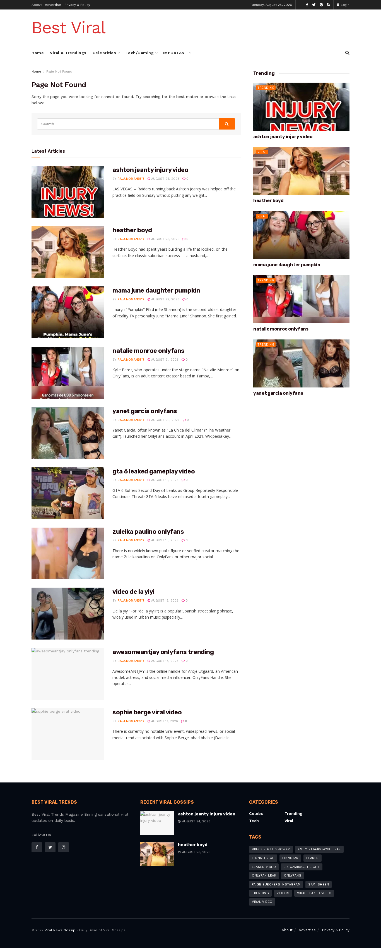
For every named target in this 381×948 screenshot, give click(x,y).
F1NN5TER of (263, 858)
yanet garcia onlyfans (144, 411)
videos (283, 893)
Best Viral (68, 27)
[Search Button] (227, 124)
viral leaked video (314, 893)
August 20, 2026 (165, 420)
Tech (254, 820)
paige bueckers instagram (276, 884)
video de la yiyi (133, 591)
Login (344, 5)
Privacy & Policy (77, 5)
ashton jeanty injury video (150, 170)
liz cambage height (302, 867)
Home (38, 53)
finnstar (290, 858)
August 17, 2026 (164, 721)
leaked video (264, 867)
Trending (265, 88)
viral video (262, 902)
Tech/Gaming (140, 53)
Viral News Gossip (60, 930)
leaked (312, 858)
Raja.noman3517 (130, 179)
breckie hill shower (271, 849)
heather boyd (132, 230)
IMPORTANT (175, 53)
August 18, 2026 (164, 540)
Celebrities (104, 53)
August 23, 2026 (164, 239)
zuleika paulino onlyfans (148, 531)
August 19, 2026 (164, 480)
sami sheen (318, 884)
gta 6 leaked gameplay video (153, 471)
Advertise (53, 5)
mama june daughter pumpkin (156, 290)
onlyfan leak (264, 875)
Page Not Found (59, 71)
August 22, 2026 (164, 299)
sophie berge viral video (147, 712)
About (37, 5)
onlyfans (292, 875)
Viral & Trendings (68, 53)
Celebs (256, 813)
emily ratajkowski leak (319, 849)
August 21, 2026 (164, 360)
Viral (262, 152)
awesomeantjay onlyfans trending (163, 652)
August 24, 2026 (164, 179)
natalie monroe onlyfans (148, 351)
